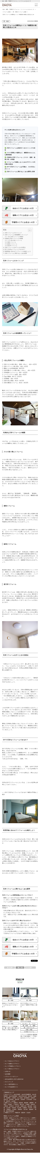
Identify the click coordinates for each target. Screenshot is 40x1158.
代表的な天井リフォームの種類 (14, 238)
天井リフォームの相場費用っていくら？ (16, 234)
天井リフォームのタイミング (13, 232)
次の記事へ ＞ (30, 967)
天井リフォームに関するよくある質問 (16, 253)
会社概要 (7, 1074)
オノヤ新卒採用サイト (11, 1084)
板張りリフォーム (12, 244)
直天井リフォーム (12, 245)
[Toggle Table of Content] (29, 230)
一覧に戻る (20, 967)
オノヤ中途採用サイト (11, 1087)
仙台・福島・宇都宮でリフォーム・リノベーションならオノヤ (7, 4)
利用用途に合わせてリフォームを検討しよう (18, 251)
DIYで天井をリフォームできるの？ (15, 249)
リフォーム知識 (7, 11)
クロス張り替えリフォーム (14, 240)
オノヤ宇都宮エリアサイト (13, 1066)
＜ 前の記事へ (9, 967)
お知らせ (7, 1071)
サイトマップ (9, 1081)
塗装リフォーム (11, 242)
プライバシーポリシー (11, 1076)
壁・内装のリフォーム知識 (19, 11)
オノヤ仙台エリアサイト (12, 1061)
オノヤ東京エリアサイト (12, 1068)
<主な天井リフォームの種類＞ (15, 236)
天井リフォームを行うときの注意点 (15, 247)
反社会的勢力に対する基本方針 (14, 1079)
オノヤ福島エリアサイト (12, 1063)
